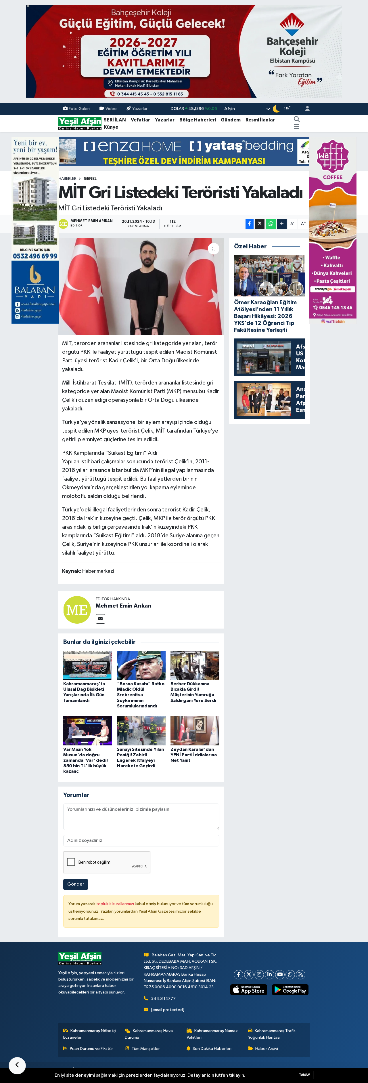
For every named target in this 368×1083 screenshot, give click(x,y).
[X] (249, 974)
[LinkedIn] (269, 974)
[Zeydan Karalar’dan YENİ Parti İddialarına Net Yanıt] (194, 730)
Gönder (75, 884)
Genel (90, 179)
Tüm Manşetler (146, 1048)
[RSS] (300, 974)
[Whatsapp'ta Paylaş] (271, 224)
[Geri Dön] (17, 1065)
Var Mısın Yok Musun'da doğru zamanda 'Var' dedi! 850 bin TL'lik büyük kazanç (85, 760)
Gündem (231, 119)
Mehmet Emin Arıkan (123, 606)
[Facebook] (238, 974)
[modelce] (184, 151)
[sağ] (332, 230)
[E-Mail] (100, 619)
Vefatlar (140, 119)
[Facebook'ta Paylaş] (250, 224)
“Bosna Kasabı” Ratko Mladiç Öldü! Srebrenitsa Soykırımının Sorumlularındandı (140, 695)
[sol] (35, 230)
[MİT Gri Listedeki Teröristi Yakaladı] (141, 286)
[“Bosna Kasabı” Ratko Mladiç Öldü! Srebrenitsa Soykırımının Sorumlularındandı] (141, 665)
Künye (111, 127)
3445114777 (163, 998)
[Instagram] (259, 974)
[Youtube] (280, 974)
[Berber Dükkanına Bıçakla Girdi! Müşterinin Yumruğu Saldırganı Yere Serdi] (194, 665)
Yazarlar (139, 108)
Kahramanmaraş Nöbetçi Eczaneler (89, 1034)
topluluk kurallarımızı (115, 904)
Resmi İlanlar (260, 119)
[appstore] (248, 989)
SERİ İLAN (115, 119)
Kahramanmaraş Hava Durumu (149, 1034)
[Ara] (297, 120)
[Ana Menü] (296, 127)
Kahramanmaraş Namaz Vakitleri (212, 1034)
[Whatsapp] (290, 974)
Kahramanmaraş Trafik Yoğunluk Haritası (272, 1034)
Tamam (304, 1074)
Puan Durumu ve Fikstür (91, 1048)
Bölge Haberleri (197, 119)
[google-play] (290, 989)
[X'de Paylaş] (259, 224)
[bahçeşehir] (184, 51)
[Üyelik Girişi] (305, 109)
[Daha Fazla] (282, 224)
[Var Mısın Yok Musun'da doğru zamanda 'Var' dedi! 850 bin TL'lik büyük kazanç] (87, 730)
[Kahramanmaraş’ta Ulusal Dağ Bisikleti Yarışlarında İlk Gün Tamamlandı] (87, 665)
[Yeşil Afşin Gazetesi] (79, 123)
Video (111, 108)
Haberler (67, 179)
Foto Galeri (79, 108)
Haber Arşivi (266, 1048)
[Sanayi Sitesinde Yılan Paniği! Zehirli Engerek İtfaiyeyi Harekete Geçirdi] (141, 730)
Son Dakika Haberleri (212, 1048)
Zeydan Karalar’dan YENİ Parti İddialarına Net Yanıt (193, 755)
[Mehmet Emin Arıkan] (77, 609)
